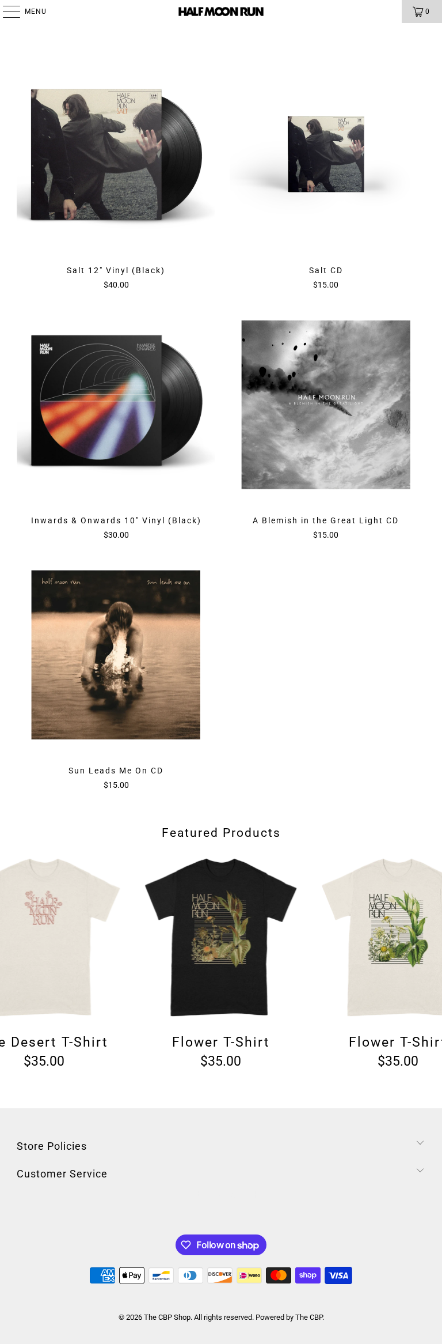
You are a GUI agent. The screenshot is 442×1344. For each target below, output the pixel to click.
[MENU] (6, 11)
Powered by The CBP (289, 1317)
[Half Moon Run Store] (221, 11)
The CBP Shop (167, 1317)
